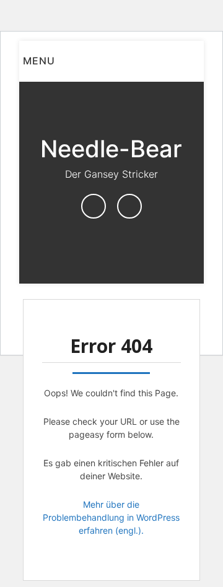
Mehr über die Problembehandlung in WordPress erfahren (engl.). (111, 517)
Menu (39, 60)
